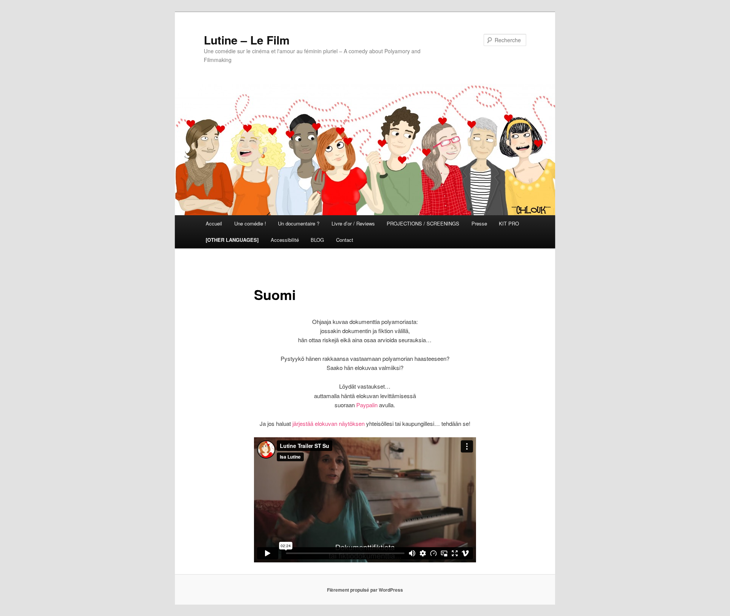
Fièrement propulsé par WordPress (365, 589)
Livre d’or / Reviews (353, 223)
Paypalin (367, 405)
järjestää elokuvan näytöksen (328, 423)
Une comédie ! (250, 223)
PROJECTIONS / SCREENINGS (423, 223)
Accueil (214, 223)
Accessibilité (285, 239)
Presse (479, 223)
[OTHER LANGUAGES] (232, 239)
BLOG (317, 239)
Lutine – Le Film (247, 40)
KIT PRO (509, 223)
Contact (344, 239)
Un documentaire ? (298, 223)
